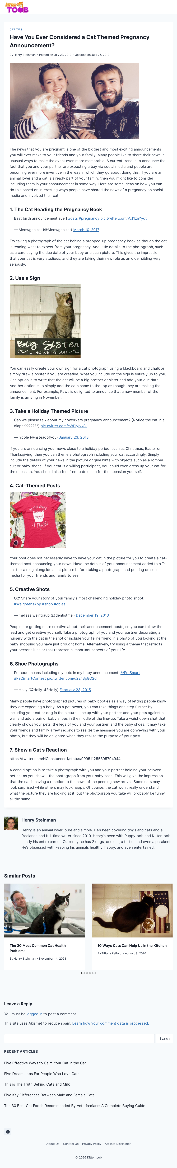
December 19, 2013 (92, 615)
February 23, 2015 (75, 690)
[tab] (81, 973)
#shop (47, 604)
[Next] (167, 927)
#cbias (59, 604)
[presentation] (44, 910)
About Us (52, 1144)
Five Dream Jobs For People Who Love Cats (42, 1074)
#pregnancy (89, 218)
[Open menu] (169, 7)
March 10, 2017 (86, 230)
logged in (34, 1014)
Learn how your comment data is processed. (110, 1023)
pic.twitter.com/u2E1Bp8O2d (72, 678)
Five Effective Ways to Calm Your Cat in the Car (45, 1063)
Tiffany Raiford (111, 953)
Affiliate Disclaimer (118, 1144)
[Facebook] (7, 1131)
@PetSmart (130, 672)
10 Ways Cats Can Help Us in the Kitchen (132, 946)
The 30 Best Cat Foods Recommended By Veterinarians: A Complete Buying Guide (74, 1106)
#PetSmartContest (30, 678)
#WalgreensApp (27, 604)
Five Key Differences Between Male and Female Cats (49, 1095)
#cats (73, 218)
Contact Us (71, 1144)
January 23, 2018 (74, 437)
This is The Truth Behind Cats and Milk (37, 1084)
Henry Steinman (25, 55)
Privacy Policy (91, 1144)
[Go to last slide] (9, 927)
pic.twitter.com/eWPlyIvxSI (64, 426)
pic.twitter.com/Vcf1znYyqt (123, 218)
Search (165, 1038)
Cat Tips (16, 29)
